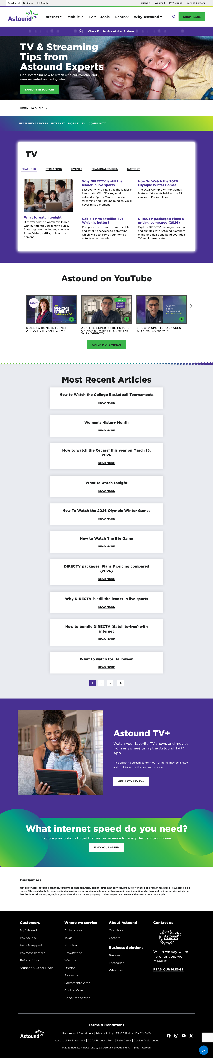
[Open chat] (203, 1050)
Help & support (31, 945)
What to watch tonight (43, 217)
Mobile (73, 123)
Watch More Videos (106, 344)
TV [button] (90, 17)
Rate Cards (124, 1040)
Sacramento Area (77, 983)
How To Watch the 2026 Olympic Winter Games (158, 183)
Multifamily (42, 3)
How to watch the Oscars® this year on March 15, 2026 (106, 452)
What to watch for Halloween (106, 659)
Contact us (163, 922)
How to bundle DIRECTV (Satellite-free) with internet (106, 628)
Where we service (80, 922)
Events (76, 168)
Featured (29, 168)
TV (83, 123)
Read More (106, 402)
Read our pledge (168, 969)
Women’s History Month (106, 422)
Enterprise (116, 963)
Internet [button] (51, 17)
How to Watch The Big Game (106, 538)
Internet (58, 123)
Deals (104, 17)
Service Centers (196, 3)
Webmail (160, 3)
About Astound (123, 922)
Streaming (54, 168)
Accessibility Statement (70, 1040)
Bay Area (71, 975)
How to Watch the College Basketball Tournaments (107, 394)
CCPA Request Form (101, 1040)
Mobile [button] (74, 17)
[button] (191, 306)
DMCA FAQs (143, 1033)
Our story (116, 930)
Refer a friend (30, 960)
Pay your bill (29, 938)
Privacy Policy (104, 1033)
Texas (68, 938)
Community (97, 123)
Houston (70, 945)
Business (28, 3)
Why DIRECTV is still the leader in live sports (102, 183)
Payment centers (32, 953)
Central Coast (74, 990)
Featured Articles (33, 123)
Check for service (77, 998)
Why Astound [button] (146, 17)
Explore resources (40, 89)
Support (145, 3)
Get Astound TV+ (131, 781)
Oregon (70, 968)
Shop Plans (192, 16)
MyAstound (175, 3)
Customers (30, 922)
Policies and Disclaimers (77, 1033)
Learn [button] (120, 17)
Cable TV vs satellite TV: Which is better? (102, 220)
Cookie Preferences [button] (146, 1040)
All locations (73, 930)
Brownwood (73, 953)
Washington (73, 960)
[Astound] (23, 16)
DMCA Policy (124, 1033)
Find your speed (106, 847)
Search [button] (173, 16)
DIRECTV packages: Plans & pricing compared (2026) (161, 220)
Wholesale (116, 970)
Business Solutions (126, 947)
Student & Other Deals (36, 968)
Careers (114, 938)
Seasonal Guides (105, 168)
